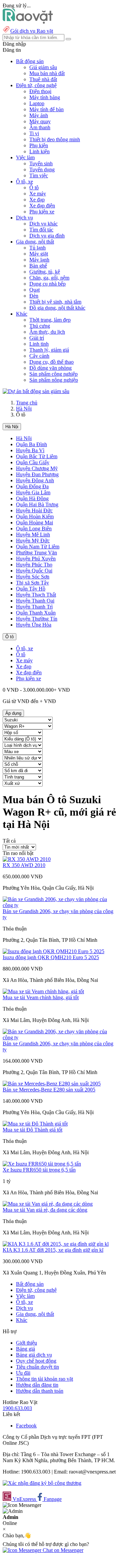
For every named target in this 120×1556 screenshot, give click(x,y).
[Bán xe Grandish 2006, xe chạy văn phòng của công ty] (60, 905)
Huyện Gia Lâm (33, 492)
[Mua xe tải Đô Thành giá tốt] (35, 1124)
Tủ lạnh (37, 247)
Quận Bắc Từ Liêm (36, 456)
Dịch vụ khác (43, 223)
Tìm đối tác (41, 229)
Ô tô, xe (24, 648)
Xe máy (37, 193)
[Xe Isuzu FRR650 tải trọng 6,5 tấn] (42, 1164)
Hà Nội (24, 408)
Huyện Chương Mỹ (37, 468)
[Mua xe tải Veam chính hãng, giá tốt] (43, 991)
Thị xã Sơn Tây (32, 582)
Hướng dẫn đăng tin (37, 1385)
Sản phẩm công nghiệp (53, 374)
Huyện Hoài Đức (34, 510)
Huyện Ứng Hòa (33, 625)
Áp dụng (13, 713)
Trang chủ (26, 402)
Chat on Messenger (62, 1550)
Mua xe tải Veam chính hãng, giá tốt (41, 997)
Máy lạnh (39, 260)
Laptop (36, 103)
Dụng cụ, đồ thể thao (51, 362)
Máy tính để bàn (46, 109)
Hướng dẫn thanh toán (39, 1391)
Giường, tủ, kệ (44, 272)
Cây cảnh (39, 356)
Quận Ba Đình (31, 444)
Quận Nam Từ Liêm (37, 546)
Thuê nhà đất (43, 79)
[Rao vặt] (28, 22)
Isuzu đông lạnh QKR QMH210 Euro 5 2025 (51, 957)
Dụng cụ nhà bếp (47, 284)
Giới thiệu (26, 1343)
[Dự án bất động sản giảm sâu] (36, 391)
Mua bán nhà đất (47, 73)
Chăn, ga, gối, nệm (49, 278)
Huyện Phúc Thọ (34, 564)
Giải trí (36, 338)
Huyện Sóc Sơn (32, 576)
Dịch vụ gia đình (47, 235)
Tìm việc (38, 175)
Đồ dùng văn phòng (50, 368)
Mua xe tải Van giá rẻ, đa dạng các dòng (45, 1210)
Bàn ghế (38, 266)
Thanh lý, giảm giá (49, 350)
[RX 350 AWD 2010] (27, 859)
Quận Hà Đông (32, 498)
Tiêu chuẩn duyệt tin (37, 1367)
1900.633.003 (17, 1408)
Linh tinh (39, 344)
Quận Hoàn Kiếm (35, 516)
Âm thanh (39, 127)
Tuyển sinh (41, 163)
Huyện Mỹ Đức (33, 540)
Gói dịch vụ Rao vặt (31, 31)
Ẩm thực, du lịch (47, 332)
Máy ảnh (38, 115)
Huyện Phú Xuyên (36, 558)
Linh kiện (39, 151)
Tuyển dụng (42, 169)
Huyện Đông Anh (35, 480)
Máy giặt (38, 253)
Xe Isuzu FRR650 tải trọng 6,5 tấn (39, 1170)
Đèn (33, 296)
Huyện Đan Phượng (37, 474)
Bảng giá (25, 1349)
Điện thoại (40, 91)
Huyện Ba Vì (30, 450)
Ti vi (34, 133)
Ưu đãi (23, 1373)
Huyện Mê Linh (33, 534)
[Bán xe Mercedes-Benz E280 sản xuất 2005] (52, 1083)
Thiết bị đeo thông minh (54, 139)
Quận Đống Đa (32, 486)
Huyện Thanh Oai (35, 600)
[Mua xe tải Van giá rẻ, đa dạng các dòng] (48, 1204)
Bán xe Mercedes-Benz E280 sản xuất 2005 (49, 1089)
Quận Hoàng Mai (34, 522)
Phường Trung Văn (36, 552)
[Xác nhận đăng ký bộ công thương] (42, 1483)
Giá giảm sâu (43, 67)
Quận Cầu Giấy (32, 462)
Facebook (26, 1425)
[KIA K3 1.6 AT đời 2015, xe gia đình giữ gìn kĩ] (56, 1244)
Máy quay (40, 121)
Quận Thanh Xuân (36, 613)
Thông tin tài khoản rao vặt (44, 1379)
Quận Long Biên (34, 528)
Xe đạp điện (42, 205)
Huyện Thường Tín (36, 619)
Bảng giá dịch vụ (34, 1355)
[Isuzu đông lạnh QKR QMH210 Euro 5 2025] (53, 951)
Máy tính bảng (44, 97)
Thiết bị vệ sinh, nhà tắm (55, 302)
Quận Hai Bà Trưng (37, 504)
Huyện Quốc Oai (34, 570)
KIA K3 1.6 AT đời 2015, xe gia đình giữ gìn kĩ (53, 1250)
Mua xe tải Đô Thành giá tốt (32, 1130)
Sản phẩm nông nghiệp (53, 380)
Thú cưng (39, 326)
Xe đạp (37, 199)
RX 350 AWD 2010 (24, 865)
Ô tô (34, 187)
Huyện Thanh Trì (34, 607)
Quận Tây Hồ (30, 588)
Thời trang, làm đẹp (50, 320)
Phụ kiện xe (41, 211)
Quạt (34, 290)
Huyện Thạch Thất (36, 594)
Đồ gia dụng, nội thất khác (57, 308)
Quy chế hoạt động (36, 1361)
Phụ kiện (38, 145)
